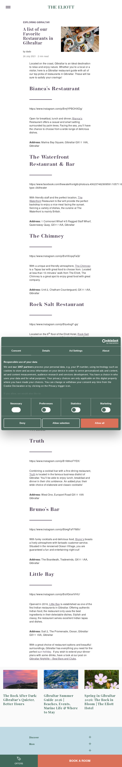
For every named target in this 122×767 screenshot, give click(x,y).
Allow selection (61, 423)
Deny (22, 423)
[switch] (46, 409)
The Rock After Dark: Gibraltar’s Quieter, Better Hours (20, 699)
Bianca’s (77, 118)
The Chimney (83, 266)
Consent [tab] (16, 350)
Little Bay (54, 604)
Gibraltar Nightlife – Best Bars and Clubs (52, 658)
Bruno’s (79, 539)
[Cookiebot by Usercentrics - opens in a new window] (104, 341)
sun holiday (44, 651)
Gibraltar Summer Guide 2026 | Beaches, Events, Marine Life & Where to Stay (61, 703)
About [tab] (105, 350)
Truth (32, 474)
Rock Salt (83, 334)
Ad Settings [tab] (75, 350)
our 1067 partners (23, 366)
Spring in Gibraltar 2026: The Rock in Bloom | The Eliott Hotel (100, 701)
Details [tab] (46, 350)
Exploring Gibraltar (36, 22)
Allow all (99, 423)
